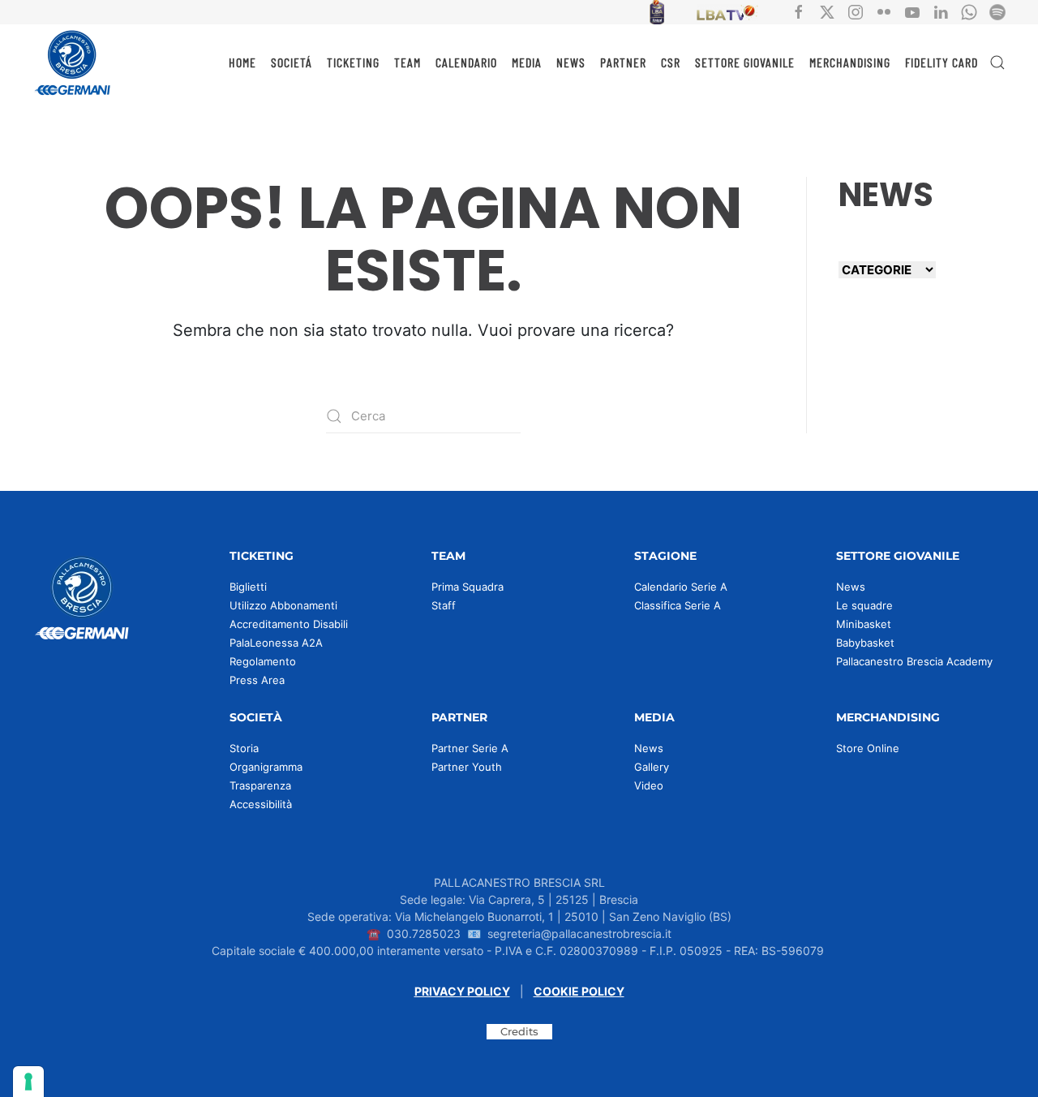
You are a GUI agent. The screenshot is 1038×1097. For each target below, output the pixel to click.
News (850, 586)
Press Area (257, 679)
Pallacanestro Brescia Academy (914, 661)
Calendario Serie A (680, 586)
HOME (242, 62)
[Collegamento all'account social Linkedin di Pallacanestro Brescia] (941, 11)
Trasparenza (260, 785)
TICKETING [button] (353, 62)
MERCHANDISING (849, 62)
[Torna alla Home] (73, 62)
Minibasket (863, 623)
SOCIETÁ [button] (291, 62)
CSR (670, 62)
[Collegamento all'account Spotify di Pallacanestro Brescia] (997, 11)
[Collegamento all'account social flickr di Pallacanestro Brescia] (884, 11)
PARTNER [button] (623, 62)
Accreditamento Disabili (288, 623)
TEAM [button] (407, 62)
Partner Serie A (469, 748)
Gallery (651, 766)
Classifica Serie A (677, 605)
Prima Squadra (467, 586)
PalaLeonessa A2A (276, 642)
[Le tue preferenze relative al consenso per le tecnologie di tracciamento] (28, 1081)
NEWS (570, 62)
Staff (443, 605)
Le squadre (864, 605)
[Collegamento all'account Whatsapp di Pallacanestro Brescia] (969, 11)
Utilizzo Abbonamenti (283, 605)
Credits (519, 1031)
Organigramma (265, 766)
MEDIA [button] (527, 62)
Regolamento (262, 661)
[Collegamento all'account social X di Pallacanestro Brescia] (827, 11)
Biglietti (248, 586)
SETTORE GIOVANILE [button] (745, 62)
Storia (244, 748)
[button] (997, 62)
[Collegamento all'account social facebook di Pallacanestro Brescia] (799, 11)
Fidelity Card (941, 62)
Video (648, 785)
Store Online (867, 748)
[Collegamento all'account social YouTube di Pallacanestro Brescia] (912, 11)
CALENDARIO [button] (466, 62)
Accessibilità (260, 804)
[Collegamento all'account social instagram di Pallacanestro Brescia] (855, 11)
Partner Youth (466, 766)
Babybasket (865, 642)
